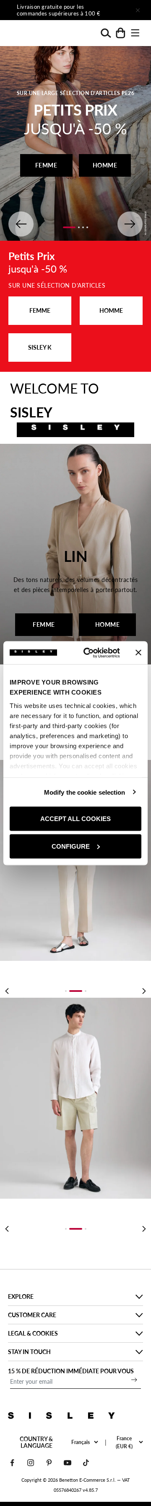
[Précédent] (6, 991)
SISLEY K (40, 347)
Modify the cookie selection (84, 791)
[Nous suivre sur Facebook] (12, 1462)
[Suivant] (114, 10)
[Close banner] (138, 653)
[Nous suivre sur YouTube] (67, 1462)
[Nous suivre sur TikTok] (86, 1462)
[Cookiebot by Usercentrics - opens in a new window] (88, 652)
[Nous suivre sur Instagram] (30, 1462)
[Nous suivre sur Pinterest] (49, 1462)
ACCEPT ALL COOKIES (75, 818)
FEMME (46, 165)
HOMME (105, 165)
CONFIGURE (71, 846)
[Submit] (134, 1379)
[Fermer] (137, 10)
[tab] (66, 991)
